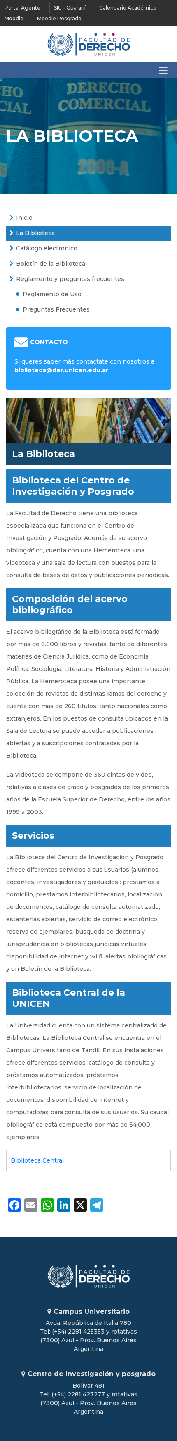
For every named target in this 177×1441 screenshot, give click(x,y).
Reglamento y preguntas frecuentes (70, 279)
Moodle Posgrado (59, 18)
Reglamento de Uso (52, 294)
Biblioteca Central (37, 1160)
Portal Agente (22, 8)
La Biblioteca (35, 233)
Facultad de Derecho (88, 44)
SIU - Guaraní (70, 8)
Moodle (14, 18)
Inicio (24, 217)
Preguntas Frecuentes (56, 309)
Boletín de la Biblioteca (50, 263)
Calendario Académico (127, 8)
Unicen (88, 1276)
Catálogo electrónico (46, 248)
